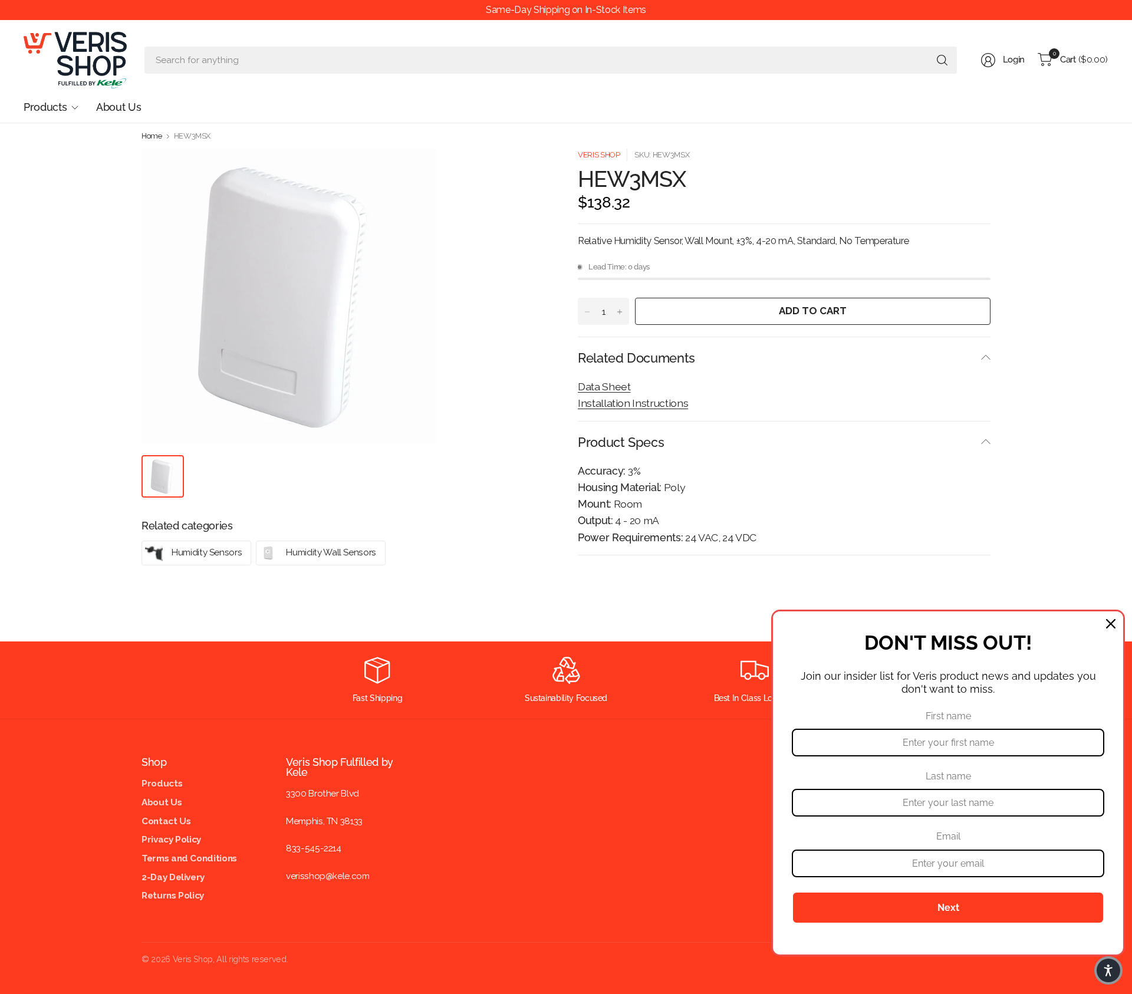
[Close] (1111, 624)
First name (948, 716)
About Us (162, 802)
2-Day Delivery (173, 877)
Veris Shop (599, 154)
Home (152, 136)
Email (948, 836)
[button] (1108, 970)
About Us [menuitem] (118, 107)
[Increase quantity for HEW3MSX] (619, 311)
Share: (590, 574)
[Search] (942, 60)
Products (162, 783)
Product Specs (621, 442)
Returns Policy (173, 895)
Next (948, 907)
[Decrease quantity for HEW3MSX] (587, 311)
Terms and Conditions (189, 858)
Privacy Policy (171, 839)
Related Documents (636, 358)
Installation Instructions (633, 403)
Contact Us (166, 821)
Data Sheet (604, 386)
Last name (948, 776)
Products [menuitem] (45, 107)
